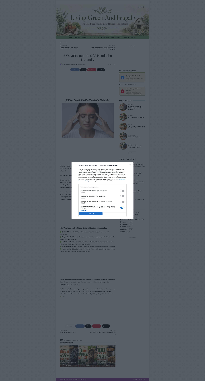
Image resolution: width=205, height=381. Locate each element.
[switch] (122, 191)
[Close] (130, 165)
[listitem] (102, 187)
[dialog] (102, 190)
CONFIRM (91, 213)
